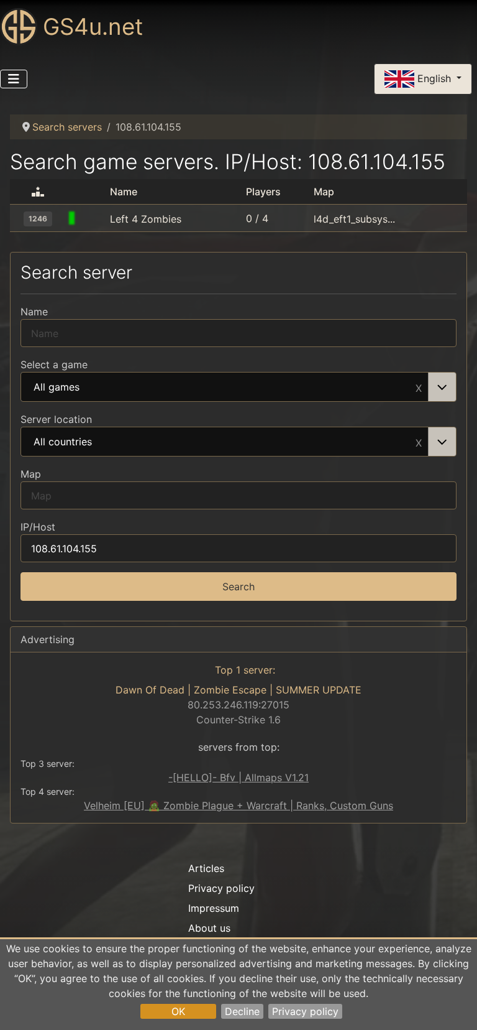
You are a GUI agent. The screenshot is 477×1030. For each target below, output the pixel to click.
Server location (56, 419)
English (434, 78)
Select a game (54, 364)
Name (34, 311)
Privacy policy (305, 1011)
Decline (242, 1011)
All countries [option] (63, 442)
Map (30, 474)
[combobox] (238, 387)
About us (209, 928)
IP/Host (37, 527)
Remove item (418, 387)
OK (178, 1011)
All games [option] (57, 387)
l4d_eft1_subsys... (354, 219)
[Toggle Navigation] (13, 79)
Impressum (213, 908)
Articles (206, 868)
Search (238, 586)
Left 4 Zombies (145, 219)
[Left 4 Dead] (93, 219)
